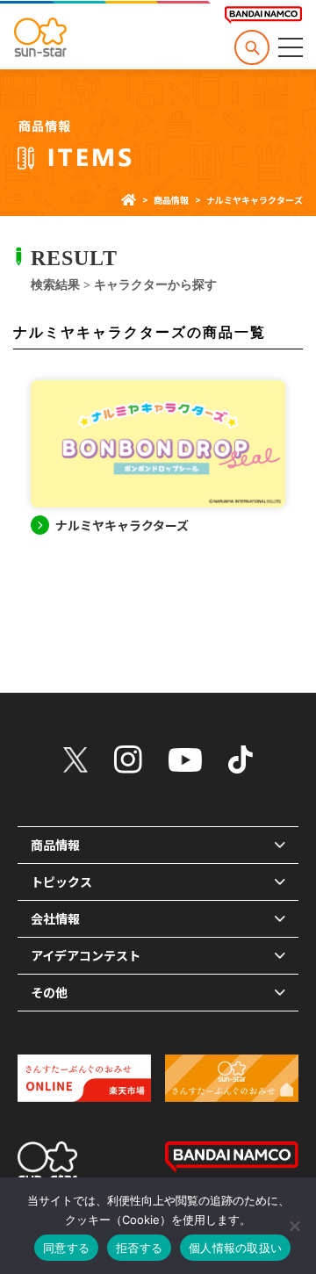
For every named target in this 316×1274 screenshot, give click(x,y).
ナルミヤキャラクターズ (122, 525)
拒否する (139, 1248)
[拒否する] (294, 1225)
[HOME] (128, 199)
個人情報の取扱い (235, 1248)
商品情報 (171, 199)
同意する (66, 1248)
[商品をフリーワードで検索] (251, 47)
